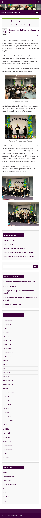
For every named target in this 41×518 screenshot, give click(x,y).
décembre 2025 (8, 320)
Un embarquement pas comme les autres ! (19, 281)
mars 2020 (6, 433)
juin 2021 (6, 409)
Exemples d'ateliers (9, 485)
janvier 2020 (7, 441)
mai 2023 (6, 368)
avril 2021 (6, 413)
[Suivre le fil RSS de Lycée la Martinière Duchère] (3, 1)
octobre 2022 (7, 389)
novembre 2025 (8, 324)
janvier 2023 (7, 376)
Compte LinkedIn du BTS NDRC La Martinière (18, 252)
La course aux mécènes (12, 304)
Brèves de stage (8, 476)
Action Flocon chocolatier (19, 25)
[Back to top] (36, 513)
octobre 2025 (7, 328)
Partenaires (7, 493)
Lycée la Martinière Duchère (10, 12)
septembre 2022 (8, 393)
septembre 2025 (8, 332)
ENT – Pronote (8, 244)
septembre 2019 (8, 457)
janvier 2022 (7, 405)
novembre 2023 (8, 352)
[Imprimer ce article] (37, 35)
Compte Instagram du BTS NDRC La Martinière (18, 256)
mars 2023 (6, 372)
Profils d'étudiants (9, 497)
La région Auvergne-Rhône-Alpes (14, 248)
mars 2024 (6, 336)
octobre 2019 (7, 453)
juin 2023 (6, 364)
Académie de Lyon (9, 240)
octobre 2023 (7, 356)
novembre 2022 (8, 385)
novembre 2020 (8, 421)
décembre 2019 (8, 445)
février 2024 (7, 340)
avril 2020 (6, 429)
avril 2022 (6, 397)
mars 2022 (6, 401)
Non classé (6, 489)
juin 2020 (6, 425)
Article (5, 472)
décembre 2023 (8, 348)
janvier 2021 (7, 417)
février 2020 (7, 437)
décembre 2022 (8, 380)
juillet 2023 (6, 360)
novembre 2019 (8, 449)
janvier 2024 (7, 344)
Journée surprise (9, 286)
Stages (5, 501)
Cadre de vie (7, 481)
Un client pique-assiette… (21, 21)
